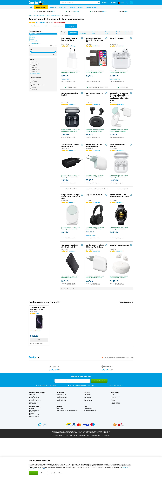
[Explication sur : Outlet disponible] (40, 77)
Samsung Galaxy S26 (34, 399)
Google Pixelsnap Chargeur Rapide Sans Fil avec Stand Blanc (70, 196)
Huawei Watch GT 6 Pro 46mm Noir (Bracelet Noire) (119, 195)
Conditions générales (95, 435)
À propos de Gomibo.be (57, 435)
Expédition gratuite (71, 81)
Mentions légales (73, 435)
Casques (113, 400)
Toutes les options (35, 43)
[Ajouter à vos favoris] (82, 38)
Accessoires (62, 7)
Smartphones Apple (61, 394)
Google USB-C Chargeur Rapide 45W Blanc (94, 145)
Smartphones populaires (37, 392)
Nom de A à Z (119, 32)
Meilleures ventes (41, 7)
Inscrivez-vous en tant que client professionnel (67, 410)
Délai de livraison (33, 411)
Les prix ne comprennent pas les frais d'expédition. (98, 431)
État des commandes (34, 410)
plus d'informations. (104, 432)
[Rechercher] (99, 2)
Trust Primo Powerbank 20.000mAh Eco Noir (69, 246)
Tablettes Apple (87, 394)
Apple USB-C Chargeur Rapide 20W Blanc (69, 39)
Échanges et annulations (35, 414)
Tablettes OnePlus (88, 400)
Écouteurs (113, 399)
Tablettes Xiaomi (87, 399)
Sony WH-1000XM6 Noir (94, 195)
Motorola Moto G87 (33, 402)
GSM (34, 15)
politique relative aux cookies (45, 468)
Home (30, 15)
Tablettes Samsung (88, 396)
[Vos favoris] (127, 3)
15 (73, 288)
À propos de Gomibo (88, 408)
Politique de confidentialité (90, 410)
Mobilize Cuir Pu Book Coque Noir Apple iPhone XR (94, 40)
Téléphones (60, 392)
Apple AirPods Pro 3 (117, 38)
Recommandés (73, 32)
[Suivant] (131, 288)
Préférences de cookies (84, 435)
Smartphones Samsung (62, 396)
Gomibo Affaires (60, 408)
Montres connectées (115, 402)
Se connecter (112, 2)
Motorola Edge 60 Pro (34, 397)
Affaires (80, 7)
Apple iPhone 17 (33, 394)
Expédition (31, 413)
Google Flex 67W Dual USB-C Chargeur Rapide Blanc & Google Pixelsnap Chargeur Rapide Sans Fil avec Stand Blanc (119, 96)
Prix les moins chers (96, 32)
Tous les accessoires (66, 15)
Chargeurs (113, 397)
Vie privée (66, 435)
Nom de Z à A (128, 32)
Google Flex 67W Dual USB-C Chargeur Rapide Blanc (95, 246)
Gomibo (86, 406)
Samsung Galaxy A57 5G (35, 396)
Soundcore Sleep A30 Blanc (119, 245)
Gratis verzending (39, 343)
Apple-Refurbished (41, 15)
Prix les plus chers (108, 32)
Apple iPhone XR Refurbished (53, 15)
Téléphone (52, 7)
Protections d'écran (115, 396)
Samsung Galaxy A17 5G (35, 400)
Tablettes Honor (87, 397)
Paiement (31, 408)
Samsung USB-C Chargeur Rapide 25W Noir (70, 145)
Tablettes (72, 7)
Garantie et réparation (34, 416)
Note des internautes (83, 32)
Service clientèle (91, 7)
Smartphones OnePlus (62, 397)
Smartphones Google (61, 400)
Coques (112, 394)
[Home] (31, 7)
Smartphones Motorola (62, 399)
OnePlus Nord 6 (33, 403)
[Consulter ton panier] (131, 3)
